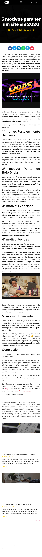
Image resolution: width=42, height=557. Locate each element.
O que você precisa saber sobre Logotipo (19, 455)
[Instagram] (31, 2)
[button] (21, 2)
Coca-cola (33, 140)
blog (6, 389)
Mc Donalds (6, 142)
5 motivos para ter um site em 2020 (16, 504)
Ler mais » (5, 466)
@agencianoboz (25, 391)
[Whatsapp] (36, 2)
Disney (17, 142)
